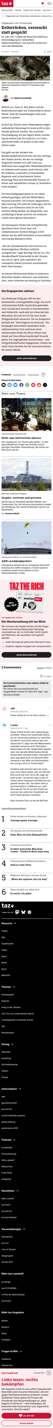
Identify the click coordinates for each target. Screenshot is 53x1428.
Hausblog (6, 1058)
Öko (3, 937)
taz (8, 905)
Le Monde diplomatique (13, 1294)
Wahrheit (6, 975)
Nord (4, 969)
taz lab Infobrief (9, 1217)
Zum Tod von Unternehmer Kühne (18, 1013)
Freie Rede (7, 1173)
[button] (50, 3)
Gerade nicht (39, 1373)
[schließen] (48, 1372)
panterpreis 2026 (10, 1128)
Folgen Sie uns (7, 912)
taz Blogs (6, 1282)
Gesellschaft (7, 943)
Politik (5, 931)
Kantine (5, 1327)
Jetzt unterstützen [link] (26, 358)
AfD (3, 1026)
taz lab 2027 (7, 1262)
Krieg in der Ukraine (11, 1007)
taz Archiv (6, 1301)
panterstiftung (8, 1122)
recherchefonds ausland (13, 1115)
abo (3, 1096)
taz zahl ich (7, 1109)
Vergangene (7, 1256)
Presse (5, 1077)
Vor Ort (5, 1243)
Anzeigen (6, 1339)
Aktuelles (6, 1052)
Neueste (40, 668)
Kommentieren (19, 375)
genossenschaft (9, 1103)
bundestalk (7, 1147)
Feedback (6, 1359)
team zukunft (8, 1198)
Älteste (48, 668)
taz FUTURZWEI (9, 1288)
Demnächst (7, 1237)
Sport (4, 956)
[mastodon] (17, 913)
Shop (4, 1333)
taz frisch (6, 1205)
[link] (8, 10)
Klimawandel (8, 994)
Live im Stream (9, 1249)
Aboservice (7, 1365)
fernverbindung (9, 1154)
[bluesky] (23, 913)
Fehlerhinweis (33, 375)
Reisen (5, 1320)
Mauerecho (7, 1166)
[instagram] (29, 913)
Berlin (4, 962)
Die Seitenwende (10, 1064)
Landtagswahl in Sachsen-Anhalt (17, 1020)
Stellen (5, 1071)
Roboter (6, 1001)
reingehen (6, 1179)
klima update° (8, 1160)
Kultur (4, 950)
